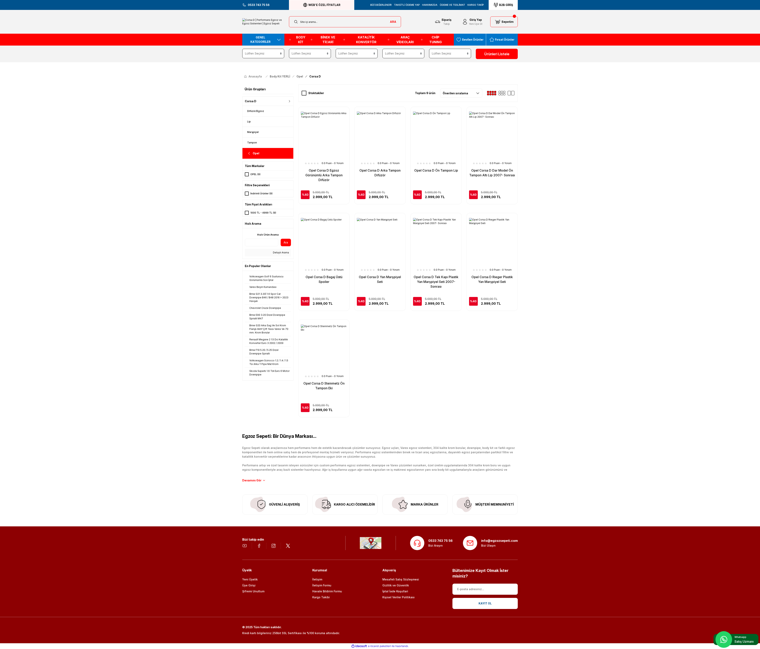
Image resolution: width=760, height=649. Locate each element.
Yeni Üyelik (250, 579)
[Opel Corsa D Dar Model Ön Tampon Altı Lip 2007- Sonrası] (492, 135)
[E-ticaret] (379, 646)
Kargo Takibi (321, 597)
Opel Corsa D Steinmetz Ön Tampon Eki (324, 385)
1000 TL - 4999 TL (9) (263, 212)
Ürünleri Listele (496, 54)
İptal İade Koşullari (395, 591)
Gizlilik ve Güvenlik (395, 585)
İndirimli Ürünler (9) (261, 193)
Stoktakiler (316, 93)
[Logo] (263, 21)
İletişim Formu (321, 585)
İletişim (317, 579)
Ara (286, 242)
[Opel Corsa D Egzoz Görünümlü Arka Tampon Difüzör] (324, 135)
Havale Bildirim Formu (327, 591)
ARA (393, 21)
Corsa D (315, 76)
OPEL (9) (255, 174)
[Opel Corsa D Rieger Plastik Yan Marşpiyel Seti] (492, 241)
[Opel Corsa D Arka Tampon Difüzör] (380, 135)
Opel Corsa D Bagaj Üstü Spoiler (324, 279)
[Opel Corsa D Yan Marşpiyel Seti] (380, 241)
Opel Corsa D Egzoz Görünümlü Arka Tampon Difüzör (324, 175)
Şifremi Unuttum (253, 591)
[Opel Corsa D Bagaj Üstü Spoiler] (324, 241)
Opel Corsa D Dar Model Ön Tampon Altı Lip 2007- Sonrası (492, 172)
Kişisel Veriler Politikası (398, 597)
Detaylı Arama (280, 252)
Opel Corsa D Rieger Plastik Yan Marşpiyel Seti (492, 279)
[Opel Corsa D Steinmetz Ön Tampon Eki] (324, 347)
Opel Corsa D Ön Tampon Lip (436, 170)
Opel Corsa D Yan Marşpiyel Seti (380, 279)
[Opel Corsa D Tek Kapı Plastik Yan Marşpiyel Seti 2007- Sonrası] (436, 241)
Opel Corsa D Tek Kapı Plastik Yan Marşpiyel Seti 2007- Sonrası (436, 281)
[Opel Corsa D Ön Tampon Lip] (436, 135)
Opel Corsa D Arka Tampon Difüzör (380, 172)
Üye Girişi (249, 585)
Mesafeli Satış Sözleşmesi (400, 579)
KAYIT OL (485, 603)
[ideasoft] (359, 646)
